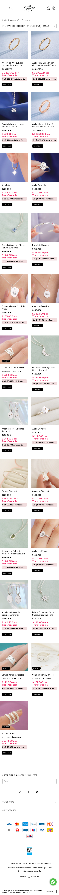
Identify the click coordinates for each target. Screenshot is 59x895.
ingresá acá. (47, 868)
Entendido (50, 891)
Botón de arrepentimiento (29, 871)
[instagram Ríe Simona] (20, 792)
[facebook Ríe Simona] (28, 792)
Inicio (4, 20)
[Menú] (5, 8)
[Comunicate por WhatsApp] (53, 881)
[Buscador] (10, 8)
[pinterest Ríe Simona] (37, 792)
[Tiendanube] (29, 877)
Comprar (7, 85)
